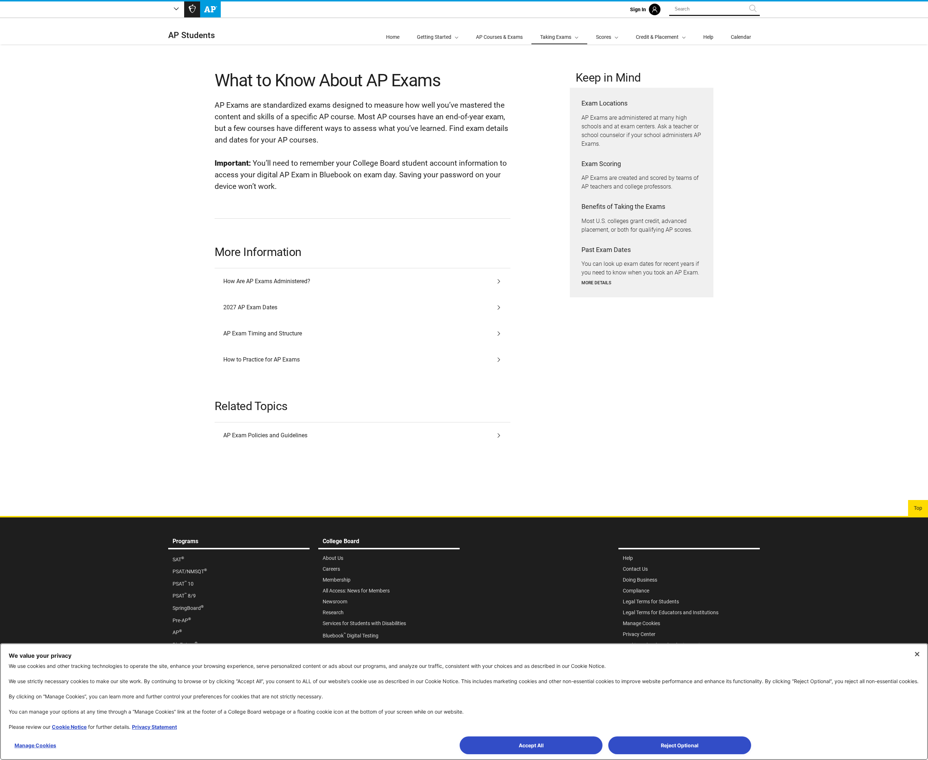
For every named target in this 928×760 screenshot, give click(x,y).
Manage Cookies (35, 745)
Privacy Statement (154, 727)
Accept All (531, 745)
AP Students (191, 35)
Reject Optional (680, 745)
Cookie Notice (69, 727)
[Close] (917, 654)
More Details (596, 282)
